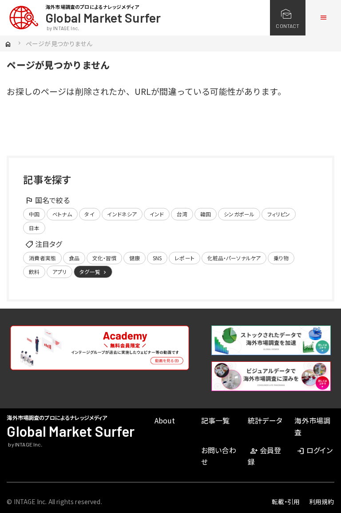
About (165, 420)
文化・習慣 (104, 258)
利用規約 (321, 501)
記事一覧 (215, 420)
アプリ (59, 271)
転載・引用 (286, 501)
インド (157, 214)
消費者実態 (42, 258)
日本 (34, 227)
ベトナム (62, 214)
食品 (74, 258)
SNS (157, 258)
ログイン (314, 450)
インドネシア (122, 214)
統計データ (265, 420)
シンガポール (239, 214)
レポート (184, 258)
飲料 (34, 271)
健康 (134, 258)
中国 (34, 214)
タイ (89, 214)
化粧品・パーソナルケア (234, 258)
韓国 (205, 214)
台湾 (182, 214)
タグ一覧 (93, 272)
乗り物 (281, 258)
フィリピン (278, 214)
